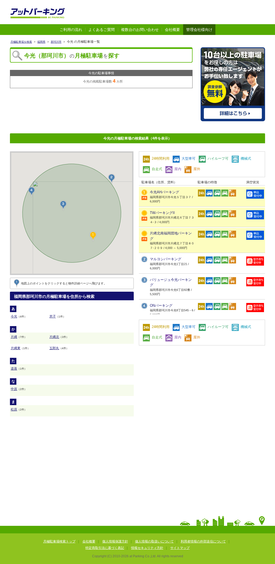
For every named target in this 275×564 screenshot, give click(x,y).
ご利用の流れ (71, 29)
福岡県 (41, 41)
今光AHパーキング (164, 192)
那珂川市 (56, 41)
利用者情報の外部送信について (203, 541)
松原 (14, 409)
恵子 (52, 316)
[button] (111, 179)
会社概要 (172, 29)
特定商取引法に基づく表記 (104, 548)
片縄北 (54, 337)
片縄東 (15, 348)
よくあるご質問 (101, 29)
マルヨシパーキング (165, 259)
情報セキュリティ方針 (147, 548)
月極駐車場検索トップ (59, 541)
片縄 (14, 337)
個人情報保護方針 (115, 541)
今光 (14, 316)
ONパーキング (161, 306)
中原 (14, 389)
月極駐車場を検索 (21, 41)
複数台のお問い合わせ (140, 29)
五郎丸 (54, 348)
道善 (14, 368)
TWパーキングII (162, 213)
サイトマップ (180, 548)
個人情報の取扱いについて (154, 541)
